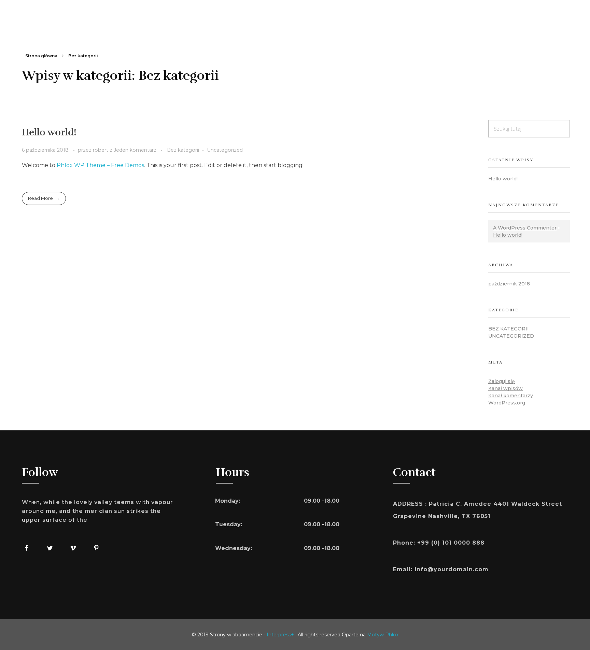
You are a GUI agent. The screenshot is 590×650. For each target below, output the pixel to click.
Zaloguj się (501, 381)
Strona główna (41, 55)
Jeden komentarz (135, 150)
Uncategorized (225, 150)
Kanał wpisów (505, 388)
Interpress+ (281, 635)
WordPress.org (506, 403)
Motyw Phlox (382, 635)
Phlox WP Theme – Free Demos (100, 165)
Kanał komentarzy (510, 396)
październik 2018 (509, 284)
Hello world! (49, 132)
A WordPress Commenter (525, 228)
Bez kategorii (183, 150)
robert (101, 150)
